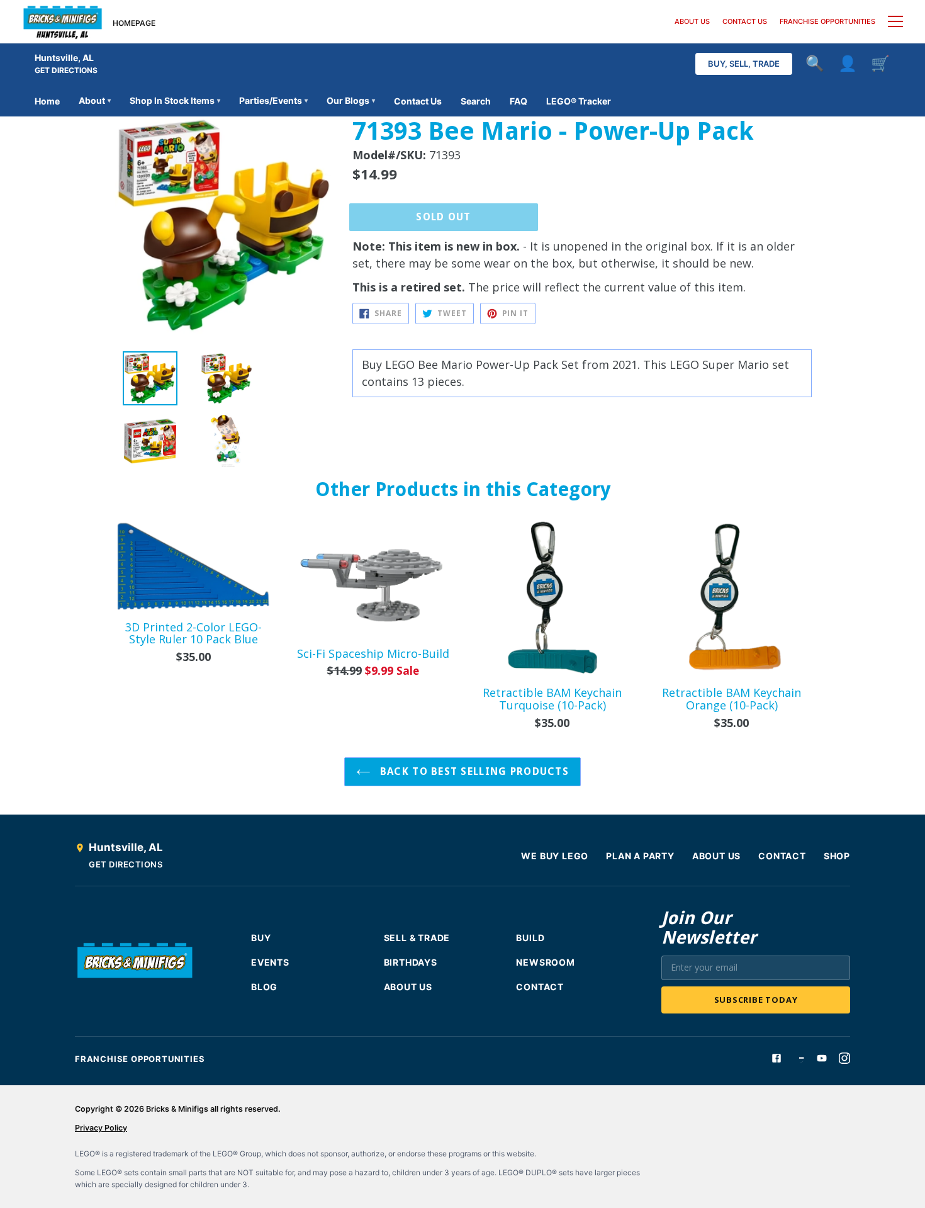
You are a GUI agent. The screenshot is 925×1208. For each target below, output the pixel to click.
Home (47, 101)
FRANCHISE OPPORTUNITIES (827, 21)
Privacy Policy (101, 1127)
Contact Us (418, 101)
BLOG (264, 986)
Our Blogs (351, 100)
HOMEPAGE (134, 23)
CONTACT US (744, 21)
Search (476, 101)
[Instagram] (844, 1058)
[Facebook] (776, 1058)
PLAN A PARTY (640, 855)
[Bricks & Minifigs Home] (62, 21)
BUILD (530, 937)
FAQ (518, 101)
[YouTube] (821, 1058)
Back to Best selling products (473, 771)
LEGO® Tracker (578, 101)
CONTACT (782, 855)
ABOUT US (692, 21)
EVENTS (270, 962)
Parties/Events (273, 100)
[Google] (799, 1058)
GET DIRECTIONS (66, 70)
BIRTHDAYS (410, 962)
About (95, 100)
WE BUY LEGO (554, 855)
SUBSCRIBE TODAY (756, 999)
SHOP (837, 855)
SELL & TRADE (417, 937)
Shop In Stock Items (175, 100)
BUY (261, 937)
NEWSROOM (545, 962)
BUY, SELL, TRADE (744, 64)
